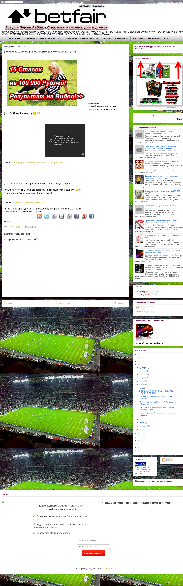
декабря (143, 368)
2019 (139, 361)
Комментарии (143, 312)
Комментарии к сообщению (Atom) (72, 311)
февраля (143, 426)
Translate (153, 295)
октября (143, 374)
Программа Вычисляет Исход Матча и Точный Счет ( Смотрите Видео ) (160, 147)
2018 (139, 365)
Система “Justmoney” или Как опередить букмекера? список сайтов (161, 177)
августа (143, 378)
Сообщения (143, 308)
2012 (139, 451)
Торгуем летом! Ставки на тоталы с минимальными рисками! (159, 132)
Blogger (109, 569)
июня (142, 385)
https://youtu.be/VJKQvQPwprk (27, 202)
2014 (139, 444)
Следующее (9, 303)
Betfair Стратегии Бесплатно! (115, 38)
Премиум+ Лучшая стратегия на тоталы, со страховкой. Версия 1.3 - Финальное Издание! (62, 38)
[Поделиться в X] (46, 219)
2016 (139, 437)
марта (142, 423)
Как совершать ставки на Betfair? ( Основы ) (151, 38)
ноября (143, 371)
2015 (139, 440)
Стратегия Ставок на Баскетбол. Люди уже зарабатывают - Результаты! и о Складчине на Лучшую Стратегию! (164, 267)
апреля (143, 419)
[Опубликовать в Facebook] (33, 227)
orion (11, 227)
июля (142, 381)
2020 (139, 358)
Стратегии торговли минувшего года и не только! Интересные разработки (162, 162)
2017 (139, 434)
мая (141, 388)
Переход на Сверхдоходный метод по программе (38, 162)
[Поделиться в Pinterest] (35, 227)
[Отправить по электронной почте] (26, 227)
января (143, 429)
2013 (139, 447)
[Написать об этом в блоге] (39, 219)
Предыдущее (120, 303)
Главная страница (14, 38)
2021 (139, 354)
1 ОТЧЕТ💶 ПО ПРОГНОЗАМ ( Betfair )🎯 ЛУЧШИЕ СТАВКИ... (156, 392)
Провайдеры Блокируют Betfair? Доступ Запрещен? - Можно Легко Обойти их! (161, 222)
